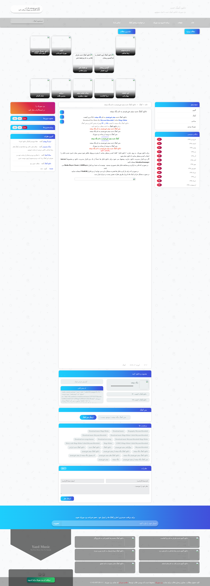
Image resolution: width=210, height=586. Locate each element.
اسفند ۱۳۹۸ (192, 143)
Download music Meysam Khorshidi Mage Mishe (131, 439)
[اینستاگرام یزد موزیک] (39, 574)
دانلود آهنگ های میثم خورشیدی (109, 455)
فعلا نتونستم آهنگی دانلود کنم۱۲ (28, 141)
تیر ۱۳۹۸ (193, 177)
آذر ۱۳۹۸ (193, 156)
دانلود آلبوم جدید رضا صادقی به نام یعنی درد (173, 551)
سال (15, 118)
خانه (192, 23)
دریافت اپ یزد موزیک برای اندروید (39, 580)
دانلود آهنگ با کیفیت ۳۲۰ (139, 394)
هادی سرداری (123, 582)
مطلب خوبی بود (34, 163)
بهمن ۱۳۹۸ (193, 148)
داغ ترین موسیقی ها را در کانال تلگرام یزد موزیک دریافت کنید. (29, 9)
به (99, 131)
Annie (51, 169)
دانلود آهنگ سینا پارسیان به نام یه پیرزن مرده (109, 551)
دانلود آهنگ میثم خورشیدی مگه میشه (135, 455)
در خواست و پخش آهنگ (137, 23)
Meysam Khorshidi (107, 120)
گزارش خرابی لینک (80, 382)
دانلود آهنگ (113, 126)
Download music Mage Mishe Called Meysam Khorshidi (129, 435)
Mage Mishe (123, 120)
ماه (20, 118)
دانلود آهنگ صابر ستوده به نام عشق (112, 563)
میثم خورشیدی (110, 117)
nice (41, 169)
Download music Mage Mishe (99, 431)
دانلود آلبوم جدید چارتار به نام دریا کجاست (174, 538)
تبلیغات (180, 23)
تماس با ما (116, 23)
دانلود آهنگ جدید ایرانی (77, 447)
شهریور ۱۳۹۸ (192, 168)
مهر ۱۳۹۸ (193, 164)
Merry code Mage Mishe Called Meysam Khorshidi (83, 443)
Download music (118, 431)
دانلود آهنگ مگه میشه (141, 451)
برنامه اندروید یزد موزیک (161, 23)
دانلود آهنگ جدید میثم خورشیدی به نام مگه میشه (128, 111)
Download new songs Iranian (84, 439)
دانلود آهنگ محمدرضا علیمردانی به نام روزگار (109, 538)
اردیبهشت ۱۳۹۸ (191, 185)
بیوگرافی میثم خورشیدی (123, 447)
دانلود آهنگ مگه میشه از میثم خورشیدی (116, 451)
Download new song (104, 439)
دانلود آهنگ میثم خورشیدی (90, 451)
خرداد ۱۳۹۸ (192, 181)
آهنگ (194, 116)
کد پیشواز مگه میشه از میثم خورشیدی (82, 455)
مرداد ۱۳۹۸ (192, 172)
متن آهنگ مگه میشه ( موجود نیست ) (113, 417)
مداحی (193, 121)
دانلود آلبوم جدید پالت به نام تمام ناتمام (175, 563)
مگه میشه (115, 459)
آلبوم (194, 110)
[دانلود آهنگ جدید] (193, 9)
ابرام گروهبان (47, 141)
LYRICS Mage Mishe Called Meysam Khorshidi (132, 443)
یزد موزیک (159, 582)
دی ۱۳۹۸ (193, 152)
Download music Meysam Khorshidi (94, 435)
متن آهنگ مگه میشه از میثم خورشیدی (135, 459)
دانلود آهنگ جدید (177, 7)
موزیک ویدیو (192, 127)
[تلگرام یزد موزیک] (43, 574)
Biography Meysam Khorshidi (138, 431)
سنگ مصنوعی (46, 147)
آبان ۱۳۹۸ (193, 160)
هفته (24, 118)
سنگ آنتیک (48, 155)
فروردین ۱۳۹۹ (192, 139)
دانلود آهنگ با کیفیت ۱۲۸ (139, 400)
